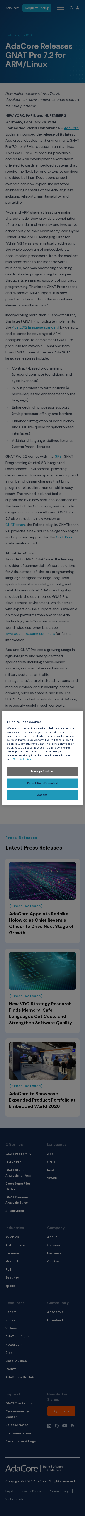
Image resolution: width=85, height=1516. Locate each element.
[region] (42, 758)
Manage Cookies (42, 771)
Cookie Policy (22, 759)
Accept (42, 795)
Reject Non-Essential (42, 783)
